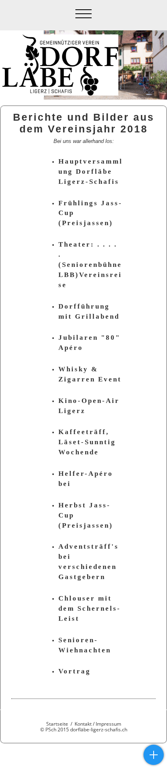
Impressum (108, 723)
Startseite (57, 723)
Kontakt (83, 723)
